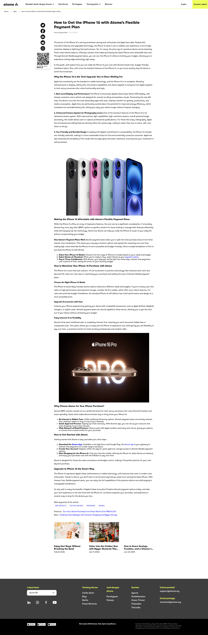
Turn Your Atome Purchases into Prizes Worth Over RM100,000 (89, 511)
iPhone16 (101, 505)
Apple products (60, 505)
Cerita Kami (88, 593)
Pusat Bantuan (89, 604)
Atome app (129, 444)
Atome (6, 11)
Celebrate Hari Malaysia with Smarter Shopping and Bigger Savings (88, 515)
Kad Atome (63, 4)
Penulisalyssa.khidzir (61, 32)
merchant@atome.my (170, 602)
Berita (85, 600)
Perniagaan (77, 4)
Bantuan (108, 4)
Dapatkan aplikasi (200, 4)
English (183, 4)
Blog (14, 11)
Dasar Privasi (138, 600)
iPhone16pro (91, 505)
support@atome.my (169, 591)
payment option (132, 257)
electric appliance (76, 505)
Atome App (77, 444)
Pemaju (110, 600)
